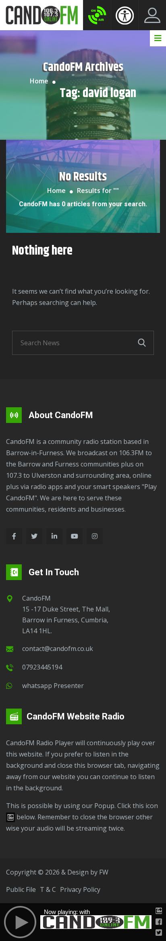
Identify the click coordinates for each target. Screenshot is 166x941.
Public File (21, 889)
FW (103, 872)
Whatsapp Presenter (53, 685)
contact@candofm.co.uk (57, 648)
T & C (48, 889)
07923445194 (42, 667)
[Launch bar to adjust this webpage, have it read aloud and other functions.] (124, 15)
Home (39, 81)
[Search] (142, 343)
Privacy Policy (80, 889)
